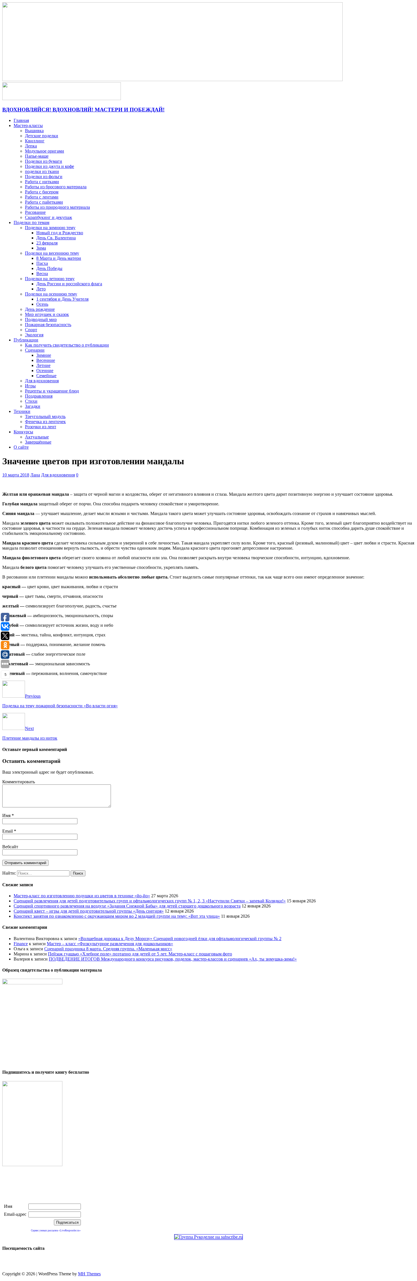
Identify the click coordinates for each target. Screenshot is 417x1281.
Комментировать (18, 781)
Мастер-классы (28, 125)
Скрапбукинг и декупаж (48, 217)
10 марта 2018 (15, 474)
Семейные (46, 375)
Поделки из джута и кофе (49, 166)
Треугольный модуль (45, 416)
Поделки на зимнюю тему (50, 227)
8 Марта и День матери (58, 258)
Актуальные (37, 436)
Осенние (44, 370)
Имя (7, 815)
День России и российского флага (69, 283)
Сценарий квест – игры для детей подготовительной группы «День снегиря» (89, 911)
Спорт (31, 329)
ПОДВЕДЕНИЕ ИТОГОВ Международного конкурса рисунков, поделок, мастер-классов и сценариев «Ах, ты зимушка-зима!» (173, 959)
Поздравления (38, 396)
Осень (42, 304)
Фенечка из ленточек (45, 421)
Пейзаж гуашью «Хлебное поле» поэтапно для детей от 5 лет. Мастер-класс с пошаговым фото (140, 953)
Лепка (31, 145)
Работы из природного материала (57, 207)
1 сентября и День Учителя (62, 299)
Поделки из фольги (43, 176)
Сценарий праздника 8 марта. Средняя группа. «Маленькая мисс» (108, 948)
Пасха (42, 263)
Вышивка (34, 130)
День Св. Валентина (56, 237)
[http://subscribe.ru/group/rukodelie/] (208, 1236)
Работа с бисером (41, 191)
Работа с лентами (41, 197)
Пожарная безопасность (48, 324)
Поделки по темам (31, 222)
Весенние (45, 360)
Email (8, 831)
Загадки (32, 406)
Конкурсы (23, 431)
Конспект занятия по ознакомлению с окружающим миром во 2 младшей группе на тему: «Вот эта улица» (117, 916)
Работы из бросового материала (56, 186)
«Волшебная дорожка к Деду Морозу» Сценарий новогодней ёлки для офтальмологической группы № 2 (179, 938)
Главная (21, 120)
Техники (22, 411)
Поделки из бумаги (43, 161)
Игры (30, 385)
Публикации (26, 339)
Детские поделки (41, 135)
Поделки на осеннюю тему (51, 294)
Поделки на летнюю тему (50, 278)
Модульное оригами (44, 151)
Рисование (35, 212)
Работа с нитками (42, 181)
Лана (35, 474)
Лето (41, 288)
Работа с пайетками (44, 202)
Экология (34, 334)
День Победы (49, 268)
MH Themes (89, 1273)
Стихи (31, 401)
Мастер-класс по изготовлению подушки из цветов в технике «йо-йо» (82, 895)
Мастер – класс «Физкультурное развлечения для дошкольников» (110, 943)
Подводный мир (41, 319)
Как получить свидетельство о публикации (67, 345)
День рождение (40, 309)
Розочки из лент (40, 426)
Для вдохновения (42, 380)
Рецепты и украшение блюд (52, 391)
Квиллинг (35, 140)
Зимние (43, 355)
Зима (41, 248)
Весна (42, 273)
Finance (21, 943)
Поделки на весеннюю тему (52, 253)
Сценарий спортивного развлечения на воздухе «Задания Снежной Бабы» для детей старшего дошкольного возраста (127, 906)
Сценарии (35, 350)
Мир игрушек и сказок (47, 314)
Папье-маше (37, 156)
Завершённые (38, 442)
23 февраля (47, 242)
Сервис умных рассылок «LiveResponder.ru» (56, 1230)
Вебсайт (10, 846)
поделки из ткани (42, 171)
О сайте (21, 447)
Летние (43, 365)
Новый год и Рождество (59, 232)
